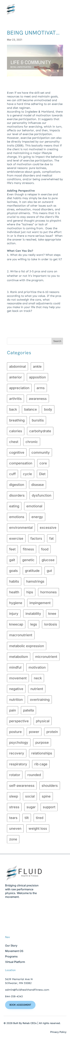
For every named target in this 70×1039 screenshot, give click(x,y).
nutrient (36, 689)
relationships (41, 753)
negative (16, 689)
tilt (27, 818)
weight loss (38, 828)
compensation (20, 463)
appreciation (19, 388)
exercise (16, 538)
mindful (15, 667)
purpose (42, 742)
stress (14, 807)
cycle (27, 474)
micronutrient (46, 657)
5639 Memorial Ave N (19, 979)
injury (13, 614)
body (48, 409)
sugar (31, 807)
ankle (37, 366)
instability (33, 614)
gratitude (32, 571)
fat (51, 538)
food (44, 549)
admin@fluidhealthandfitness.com (27, 989)
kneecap (16, 624)
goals (13, 571)
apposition (37, 377)
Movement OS (14, 951)
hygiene (15, 603)
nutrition (16, 700)
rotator (14, 775)
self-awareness (21, 786)
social (30, 796)
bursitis (38, 420)
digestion (16, 485)
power (34, 732)
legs (33, 624)
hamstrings (35, 581)
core (43, 463)
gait (12, 560)
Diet (42, 474)
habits (14, 581)
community (40, 452)
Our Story (11, 945)
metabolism (18, 657)
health (14, 592)
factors (36, 538)
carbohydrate (40, 431)
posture (15, 732)
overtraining (40, 700)
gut (49, 571)
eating (14, 506)
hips (29, 592)
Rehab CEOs (30, 1023)
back (13, 409)
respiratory (18, 764)
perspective (19, 721)
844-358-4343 (14, 996)
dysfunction (41, 495)
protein (52, 732)
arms (41, 388)
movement (18, 678)
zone (13, 839)
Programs (11, 956)
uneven (15, 828)
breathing (17, 420)
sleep (13, 796)
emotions (16, 517)
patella (28, 710)
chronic (31, 442)
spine (46, 796)
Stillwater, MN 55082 (18, 983)
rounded (34, 775)
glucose (48, 560)
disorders (17, 495)
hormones (48, 592)
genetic (28, 560)
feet (12, 549)
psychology (18, 742)
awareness (38, 399)
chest (13, 442)
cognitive (16, 452)
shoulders (50, 786)
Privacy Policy (58, 1031)
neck (38, 678)
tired (39, 818)
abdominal (17, 366)
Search (57, 341)
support (49, 807)
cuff (12, 474)
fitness (28, 549)
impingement (40, 603)
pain (12, 710)
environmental (21, 528)
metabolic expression (26, 646)
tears (13, 818)
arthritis (15, 399)
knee (52, 614)
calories (15, 431)
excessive (48, 528)
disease (37, 485)
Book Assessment (20, 1004)
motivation (37, 667)
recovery (16, 753)
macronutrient (20, 635)
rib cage (40, 764)
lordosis (50, 624)
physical (42, 721)
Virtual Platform (15, 962)
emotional (34, 506)
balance (30, 409)
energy (37, 517)
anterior (15, 377)
